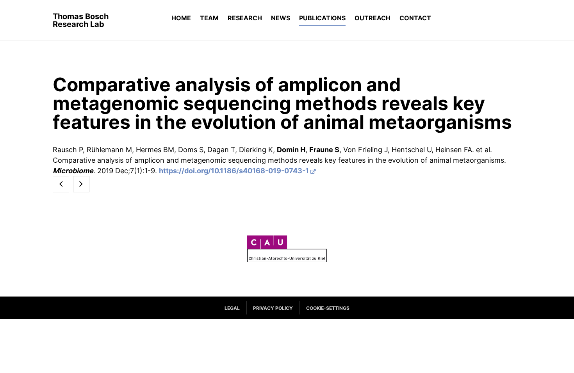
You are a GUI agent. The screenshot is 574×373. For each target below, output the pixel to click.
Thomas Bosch (81, 20)
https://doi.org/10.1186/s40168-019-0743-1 (234, 171)
